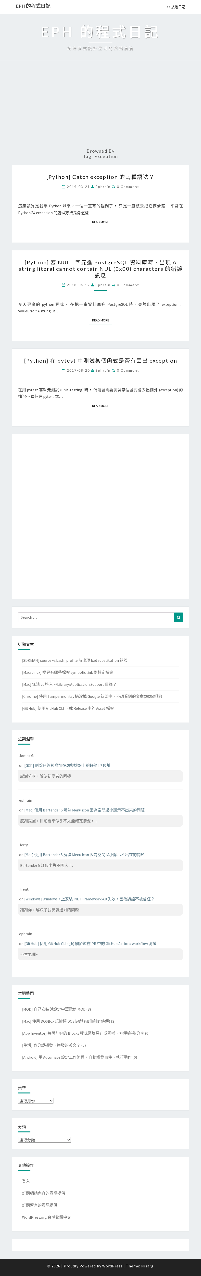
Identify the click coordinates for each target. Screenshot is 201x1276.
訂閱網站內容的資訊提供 (43, 1193)
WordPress (112, 1266)
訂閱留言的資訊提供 (39, 1205)
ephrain (103, 186)
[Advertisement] (100, 107)
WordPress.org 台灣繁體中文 (46, 1217)
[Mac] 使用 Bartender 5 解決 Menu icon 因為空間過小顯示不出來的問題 (84, 810)
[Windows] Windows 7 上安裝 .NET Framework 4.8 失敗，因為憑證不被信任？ (89, 898)
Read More (102, 222)
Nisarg (147, 1266)
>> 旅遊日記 (176, 7)
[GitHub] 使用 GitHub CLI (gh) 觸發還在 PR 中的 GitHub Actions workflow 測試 (90, 943)
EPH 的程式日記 (33, 6)
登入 (26, 1181)
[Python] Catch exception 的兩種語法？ (100, 176)
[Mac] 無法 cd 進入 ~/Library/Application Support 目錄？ (69, 684)
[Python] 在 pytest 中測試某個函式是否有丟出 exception (100, 360)
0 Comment (128, 186)
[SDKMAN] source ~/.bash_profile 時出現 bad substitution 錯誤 (74, 660)
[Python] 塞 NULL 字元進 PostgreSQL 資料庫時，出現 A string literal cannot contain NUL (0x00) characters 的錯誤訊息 (101, 269)
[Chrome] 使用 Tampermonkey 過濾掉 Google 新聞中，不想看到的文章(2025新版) (92, 696)
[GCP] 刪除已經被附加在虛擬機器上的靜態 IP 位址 (67, 765)
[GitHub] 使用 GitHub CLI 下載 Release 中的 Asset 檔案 (68, 708)
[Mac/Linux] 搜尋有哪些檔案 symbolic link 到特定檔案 (67, 672)
